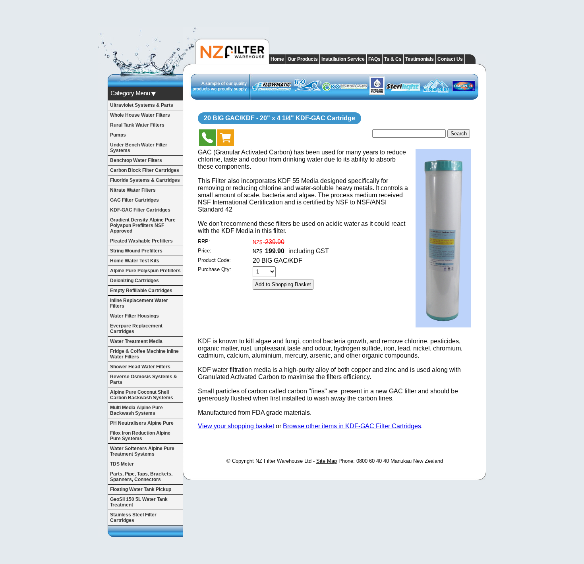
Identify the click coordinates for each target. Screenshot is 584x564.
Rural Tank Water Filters (137, 125)
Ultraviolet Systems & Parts (141, 105)
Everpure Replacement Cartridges (136, 328)
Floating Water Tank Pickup (140, 489)
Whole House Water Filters (140, 115)
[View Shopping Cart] (225, 139)
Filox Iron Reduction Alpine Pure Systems (140, 435)
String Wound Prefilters (136, 251)
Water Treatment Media (136, 341)
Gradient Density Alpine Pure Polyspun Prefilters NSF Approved (143, 225)
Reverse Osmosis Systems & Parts (143, 379)
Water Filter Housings (134, 316)
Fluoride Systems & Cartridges (145, 180)
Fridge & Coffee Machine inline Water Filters (144, 354)
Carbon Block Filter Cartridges (144, 170)
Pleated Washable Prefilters (141, 241)
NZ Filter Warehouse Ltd (283, 461)
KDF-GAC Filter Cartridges (140, 210)
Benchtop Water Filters (136, 160)
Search (459, 134)
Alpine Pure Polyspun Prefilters (145, 270)
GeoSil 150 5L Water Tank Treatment (139, 502)
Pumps (118, 135)
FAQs (374, 59)
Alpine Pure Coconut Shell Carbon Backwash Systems (141, 394)
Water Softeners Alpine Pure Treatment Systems (142, 451)
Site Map (326, 461)
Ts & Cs (393, 59)
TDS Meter (122, 464)
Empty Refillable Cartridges (141, 290)
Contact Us (450, 59)
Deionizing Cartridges (134, 280)
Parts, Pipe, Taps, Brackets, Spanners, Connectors (141, 476)
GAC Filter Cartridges (134, 200)
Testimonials (419, 59)
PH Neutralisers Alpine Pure (142, 423)
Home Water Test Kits (134, 261)
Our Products (303, 59)
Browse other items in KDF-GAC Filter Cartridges (352, 426)
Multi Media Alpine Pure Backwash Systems (136, 410)
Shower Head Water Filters (140, 367)
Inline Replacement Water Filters (139, 303)
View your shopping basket (236, 426)
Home (277, 59)
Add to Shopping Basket (283, 284)
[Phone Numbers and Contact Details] (207, 139)
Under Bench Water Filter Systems (138, 147)
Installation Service (343, 59)
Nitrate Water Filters (133, 190)
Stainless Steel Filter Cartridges (133, 517)
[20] (443, 325)
